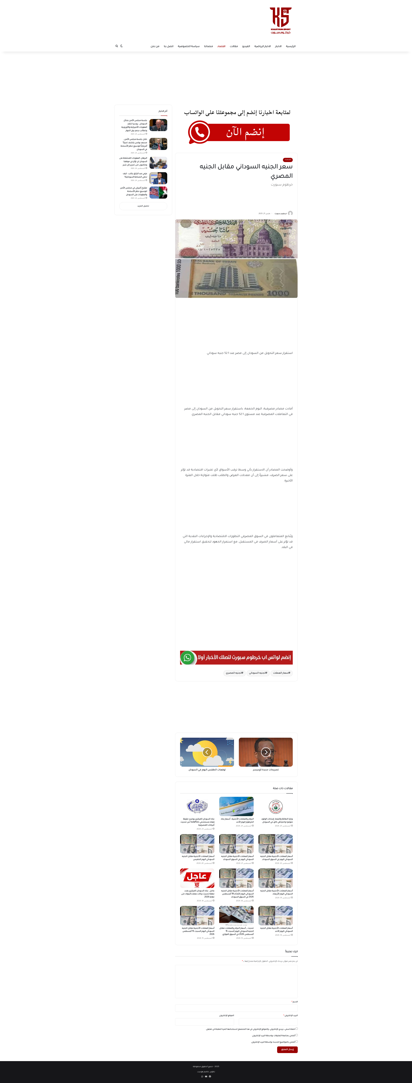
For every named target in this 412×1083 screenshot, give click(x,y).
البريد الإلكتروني (290, 1016)
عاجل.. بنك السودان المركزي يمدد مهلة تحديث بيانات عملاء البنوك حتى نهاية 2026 (197, 894)
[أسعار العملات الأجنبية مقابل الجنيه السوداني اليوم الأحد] (275, 915)
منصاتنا (208, 46)
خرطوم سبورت (281, 214)
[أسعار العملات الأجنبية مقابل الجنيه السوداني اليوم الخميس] (197, 843)
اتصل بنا (168, 46)
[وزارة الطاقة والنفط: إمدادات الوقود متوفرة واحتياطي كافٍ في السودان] (275, 806)
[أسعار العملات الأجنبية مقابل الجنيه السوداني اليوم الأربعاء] (275, 878)
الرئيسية (290, 46)
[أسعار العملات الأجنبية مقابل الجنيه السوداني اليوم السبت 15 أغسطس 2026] (197, 915)
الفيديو (246, 46)
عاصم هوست (203, 1072)
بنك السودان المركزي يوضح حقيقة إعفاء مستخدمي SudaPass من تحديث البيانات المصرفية (197, 822)
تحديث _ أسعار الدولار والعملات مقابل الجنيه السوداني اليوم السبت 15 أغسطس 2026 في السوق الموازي (236, 931)
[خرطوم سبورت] (280, 20)
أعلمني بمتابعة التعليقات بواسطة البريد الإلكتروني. (273, 1036)
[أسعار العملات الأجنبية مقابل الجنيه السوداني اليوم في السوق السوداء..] (275, 843)
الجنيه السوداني (257, 673)
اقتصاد (221, 46)
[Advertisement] (176, 10)
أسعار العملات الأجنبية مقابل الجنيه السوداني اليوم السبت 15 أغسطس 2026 (198, 931)
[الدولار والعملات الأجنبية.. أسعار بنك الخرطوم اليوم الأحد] (236, 806)
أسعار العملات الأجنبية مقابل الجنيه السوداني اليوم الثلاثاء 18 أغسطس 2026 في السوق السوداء (237, 894)
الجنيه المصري (234, 673)
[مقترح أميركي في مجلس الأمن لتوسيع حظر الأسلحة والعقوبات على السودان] (158, 193)
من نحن (155, 46)
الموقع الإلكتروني (226, 1016)
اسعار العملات (281, 673)
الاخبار (278, 46)
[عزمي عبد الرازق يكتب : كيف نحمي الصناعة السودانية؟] (158, 178)
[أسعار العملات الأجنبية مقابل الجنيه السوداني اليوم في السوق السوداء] (236, 843)
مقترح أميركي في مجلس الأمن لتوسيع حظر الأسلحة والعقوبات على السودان (133, 191)
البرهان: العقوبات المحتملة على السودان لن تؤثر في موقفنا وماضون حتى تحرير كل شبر (133, 161)
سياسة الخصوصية (189, 46)
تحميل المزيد (143, 206)
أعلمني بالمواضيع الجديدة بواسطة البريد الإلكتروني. (273, 1042)
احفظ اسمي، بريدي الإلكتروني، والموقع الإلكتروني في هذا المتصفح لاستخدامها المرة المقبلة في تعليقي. (250, 1029)
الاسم (295, 1002)
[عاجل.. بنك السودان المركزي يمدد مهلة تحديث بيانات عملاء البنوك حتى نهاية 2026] (197, 878)
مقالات (234, 46)
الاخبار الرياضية (262, 46)
